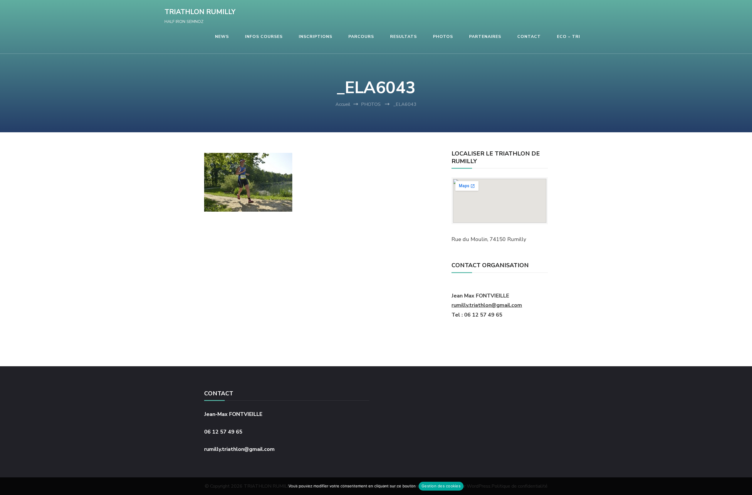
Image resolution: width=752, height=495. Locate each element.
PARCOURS (361, 36)
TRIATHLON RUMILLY (200, 11)
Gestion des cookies (441, 486)
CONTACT (529, 36)
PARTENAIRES (485, 36)
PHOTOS (443, 36)
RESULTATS (403, 36)
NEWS (222, 36)
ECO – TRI (568, 36)
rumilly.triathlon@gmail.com (486, 305)
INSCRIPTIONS (315, 36)
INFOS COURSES (264, 36)
